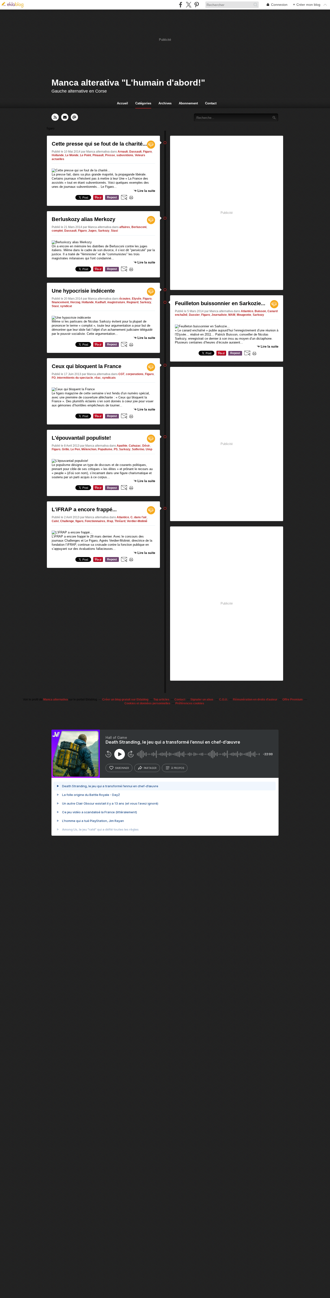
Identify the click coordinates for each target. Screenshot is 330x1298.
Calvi (55, 521)
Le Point (85, 155)
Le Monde (72, 155)
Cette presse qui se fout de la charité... (99, 144)
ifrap (110, 521)
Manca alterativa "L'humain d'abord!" (128, 82)
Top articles (161, 699)
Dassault (135, 151)
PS (116, 449)
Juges (92, 230)
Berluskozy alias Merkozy (83, 219)
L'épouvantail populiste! (81, 438)
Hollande (58, 155)
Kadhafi (100, 302)
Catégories (143, 103)
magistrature (116, 302)
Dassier (194, 314)
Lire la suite (146, 191)
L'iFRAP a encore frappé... (84, 509)
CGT (121, 374)
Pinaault (98, 155)
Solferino (138, 449)
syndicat (66, 306)
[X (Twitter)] (189, 4)
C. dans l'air (138, 517)
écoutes (124, 298)
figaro (79, 521)
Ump (149, 449)
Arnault (123, 151)
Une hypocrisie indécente (83, 291)
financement (60, 302)
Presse (110, 155)
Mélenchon (88, 449)
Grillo (65, 449)
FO (54, 377)
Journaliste (219, 314)
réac (97, 377)
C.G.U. (223, 699)
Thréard (120, 521)
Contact (210, 103)
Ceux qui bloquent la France (86, 366)
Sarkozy (103, 230)
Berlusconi (138, 227)
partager (150, 768)
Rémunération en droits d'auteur (255, 699)
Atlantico (123, 517)
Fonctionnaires (95, 521)
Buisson (260, 311)
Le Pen (75, 449)
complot (57, 230)
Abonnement (188, 103)
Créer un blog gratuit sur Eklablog (125, 699)
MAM (231, 314)
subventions (124, 155)
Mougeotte (244, 314)
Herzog (75, 302)
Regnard (132, 302)
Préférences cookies (189, 703)
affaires (124, 227)
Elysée (136, 298)
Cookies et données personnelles (147, 703)
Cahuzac (135, 445)
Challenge (67, 521)
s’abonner (122, 768)
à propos (177, 768)
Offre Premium (292, 699)
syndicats (109, 377)
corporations (134, 374)
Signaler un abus (202, 699)
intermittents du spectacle (75, 377)
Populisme (105, 449)
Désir (146, 445)
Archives (165, 103)
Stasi (114, 230)
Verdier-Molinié (137, 521)
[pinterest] (197, 4)
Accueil (122, 103)
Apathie (122, 445)
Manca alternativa (55, 699)
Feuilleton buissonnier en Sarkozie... (220, 303)
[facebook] (181, 4)
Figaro (147, 151)
